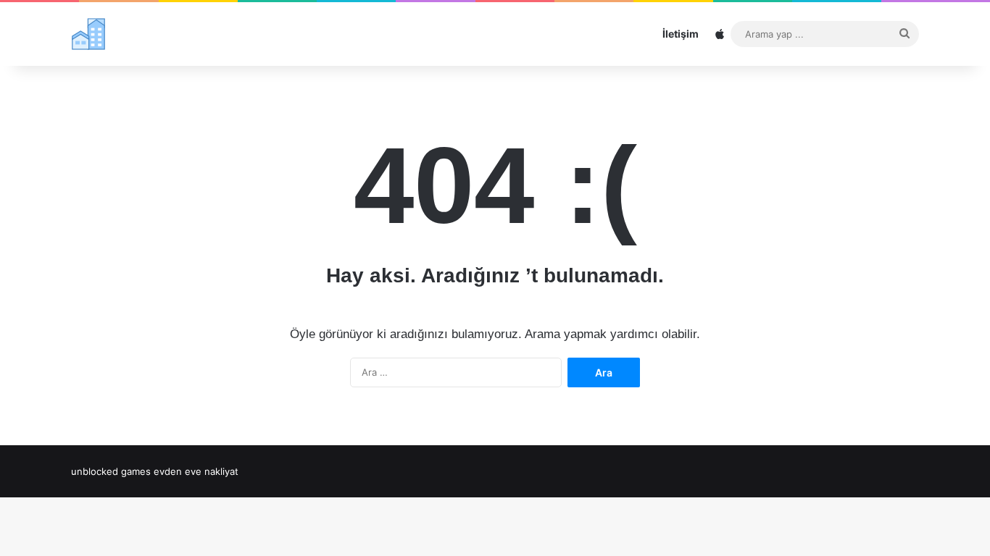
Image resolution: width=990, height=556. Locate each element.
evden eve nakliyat (196, 471)
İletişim (680, 34)
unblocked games (111, 471)
